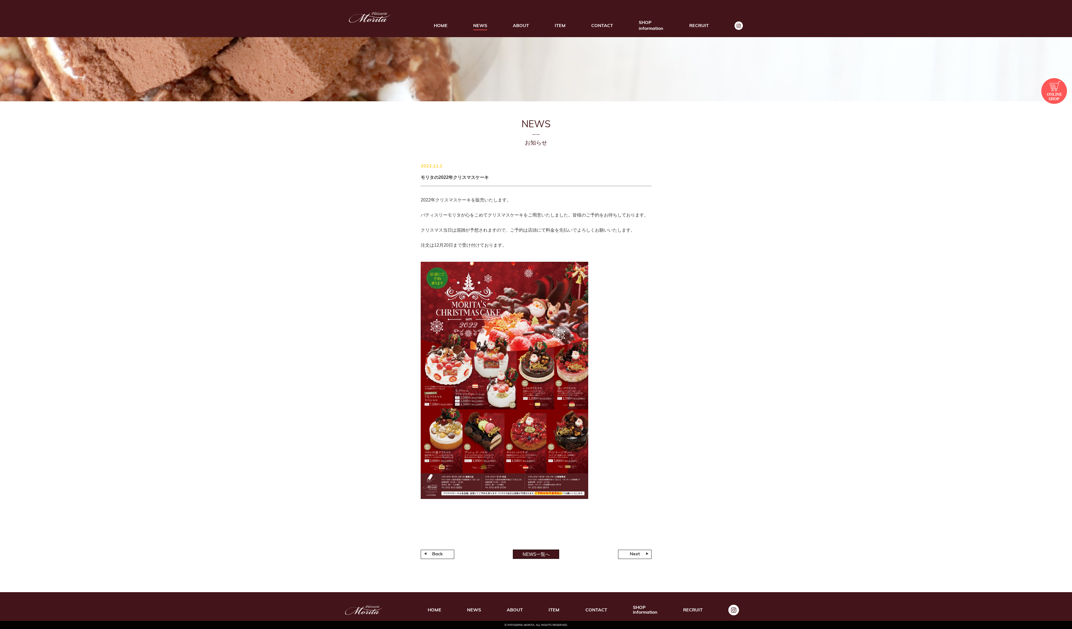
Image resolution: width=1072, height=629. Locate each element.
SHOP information (651, 26)
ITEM (560, 26)
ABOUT (521, 26)
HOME (441, 26)
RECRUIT (699, 26)
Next (635, 554)
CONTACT (602, 26)
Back (437, 554)
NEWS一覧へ (536, 554)
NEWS (480, 26)
